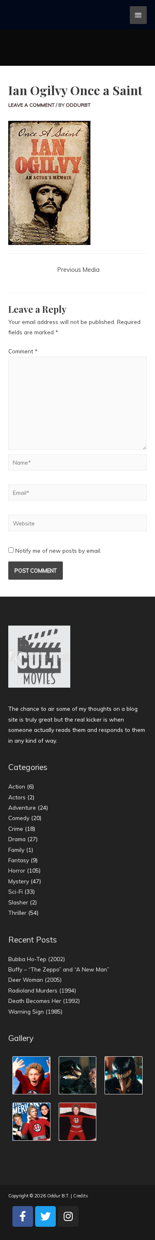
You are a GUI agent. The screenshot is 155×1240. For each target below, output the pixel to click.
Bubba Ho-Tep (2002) (36, 958)
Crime (15, 828)
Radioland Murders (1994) (42, 990)
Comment (23, 351)
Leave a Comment (31, 105)
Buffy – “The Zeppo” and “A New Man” (58, 969)
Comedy (18, 817)
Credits (80, 1196)
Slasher (18, 902)
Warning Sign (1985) (35, 1011)
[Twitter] (45, 1216)
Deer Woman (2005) (35, 979)
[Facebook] (22, 1216)
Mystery (18, 881)
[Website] (77, 524)
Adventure (22, 807)
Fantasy (18, 859)
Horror (16, 870)
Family (16, 849)
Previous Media (78, 269)
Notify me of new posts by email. (58, 550)
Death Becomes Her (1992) (44, 1000)
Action (16, 786)
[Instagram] (68, 1216)
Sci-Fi (15, 891)
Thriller (17, 912)
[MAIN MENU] (138, 15)
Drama (17, 838)
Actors (17, 797)
